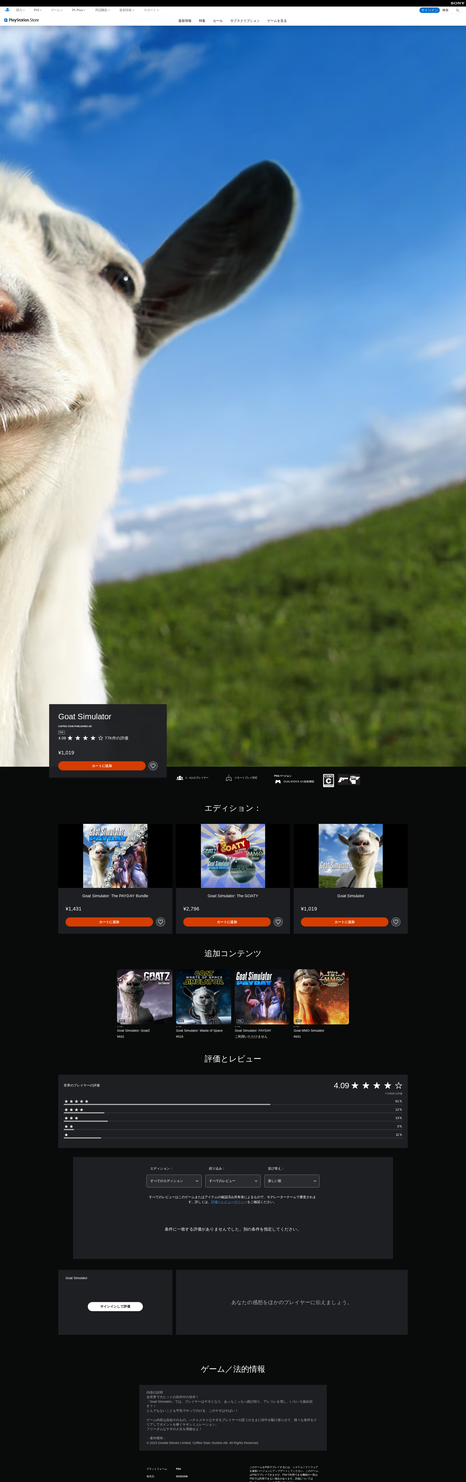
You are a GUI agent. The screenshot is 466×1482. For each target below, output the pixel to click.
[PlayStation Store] (23, 20)
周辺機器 (101, 10)
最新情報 (125, 10)
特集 (202, 21)
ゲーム (55, 10)
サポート (150, 10)
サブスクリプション (245, 21)
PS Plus (77, 10)
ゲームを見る (277, 21)
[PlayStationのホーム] (7, 10)
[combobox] (174, 1181)
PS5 (36, 10)
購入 (19, 10)
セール (218, 21)
